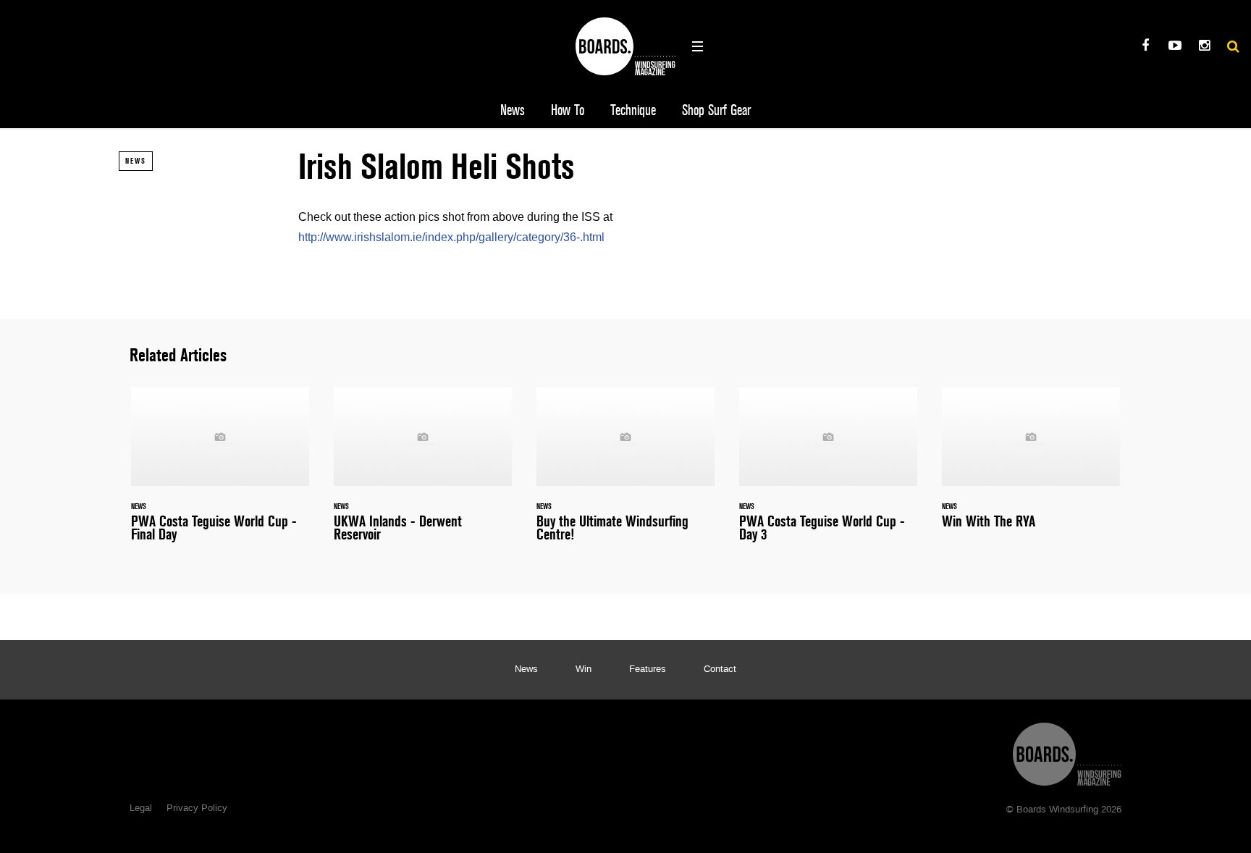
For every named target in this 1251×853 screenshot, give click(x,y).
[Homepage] (1067, 750)
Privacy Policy (197, 808)
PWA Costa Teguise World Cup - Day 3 (828, 473)
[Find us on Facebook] (1145, 47)
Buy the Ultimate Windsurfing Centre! (625, 473)
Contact (720, 669)
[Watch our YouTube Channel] (1175, 47)
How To (567, 110)
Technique (633, 110)
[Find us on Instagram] (1204, 47)
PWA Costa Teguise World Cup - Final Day (220, 473)
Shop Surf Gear (716, 110)
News (512, 110)
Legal (141, 808)
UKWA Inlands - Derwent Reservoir (423, 473)
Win (583, 669)
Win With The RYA (1031, 466)
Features (647, 669)
